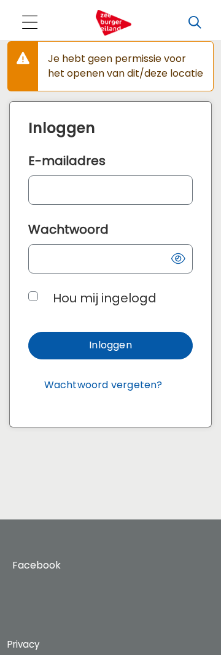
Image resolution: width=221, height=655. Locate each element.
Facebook (36, 565)
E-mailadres (67, 160)
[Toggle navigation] (29, 23)
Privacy (23, 644)
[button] (178, 259)
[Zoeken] (194, 22)
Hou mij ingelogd (105, 298)
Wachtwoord (68, 229)
